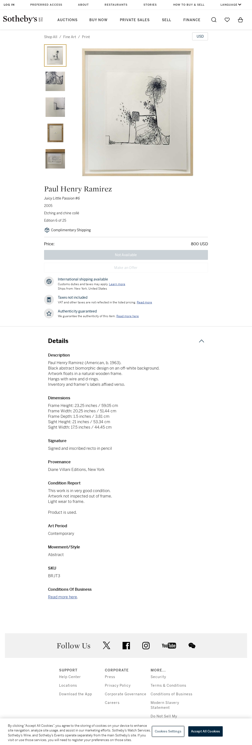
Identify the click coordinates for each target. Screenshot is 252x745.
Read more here (62, 597)
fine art (69, 37)
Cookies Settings (168, 731)
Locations (68, 685)
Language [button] (228, 4)
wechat (192, 645)
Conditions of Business (171, 694)
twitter (106, 645)
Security (158, 677)
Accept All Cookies (205, 731)
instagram (146, 645)
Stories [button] (150, 4)
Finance (192, 20)
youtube (169, 646)
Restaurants (116, 4)
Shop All (50, 37)
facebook (126, 645)
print (86, 37)
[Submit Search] (213, 19)
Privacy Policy (118, 685)
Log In (9, 4)
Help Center (70, 677)
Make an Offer (126, 267)
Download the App (75, 694)
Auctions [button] (67, 20)
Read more (144, 302)
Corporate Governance (125, 694)
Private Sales (135, 20)
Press (110, 677)
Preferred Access (46, 4)
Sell (166, 20)
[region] (126, 731)
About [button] (83, 4)
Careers (112, 703)
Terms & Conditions (168, 685)
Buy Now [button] (98, 20)
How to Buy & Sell (189, 4)
